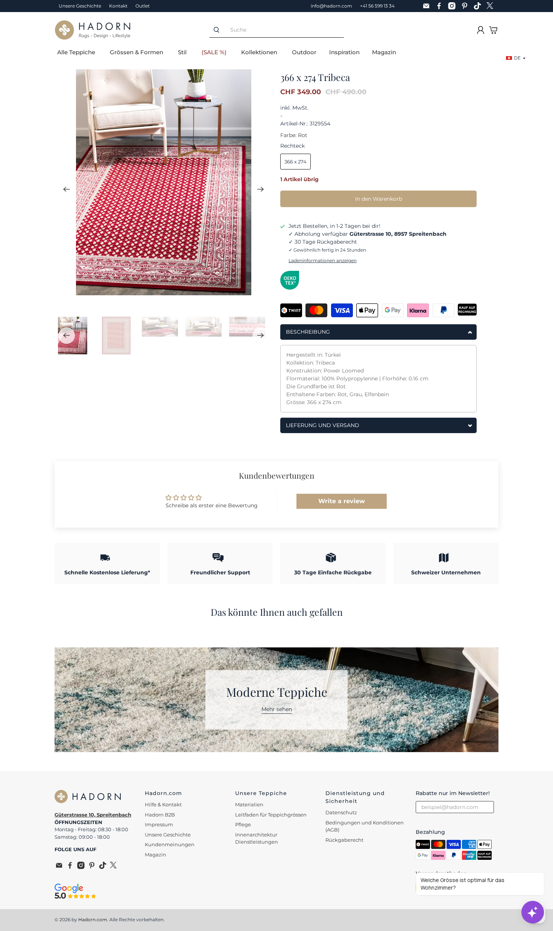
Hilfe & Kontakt (163, 804)
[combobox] (283, 30)
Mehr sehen (276, 709)
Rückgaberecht (344, 840)
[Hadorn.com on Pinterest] (466, 6)
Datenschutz (341, 812)
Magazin (384, 52)
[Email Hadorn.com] (428, 6)
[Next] (260, 189)
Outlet (142, 6)
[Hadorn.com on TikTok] (479, 6)
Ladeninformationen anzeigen (323, 260)
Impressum (159, 824)
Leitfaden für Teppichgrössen (271, 815)
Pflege (243, 824)
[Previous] (66, 189)
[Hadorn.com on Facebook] (440, 6)
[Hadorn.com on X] (492, 6)
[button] (516, 58)
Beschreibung (308, 331)
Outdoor (304, 52)
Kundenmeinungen (169, 844)
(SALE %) (214, 52)
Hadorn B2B (160, 815)
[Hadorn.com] (92, 30)
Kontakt (118, 6)
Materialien (249, 804)
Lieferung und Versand (322, 425)
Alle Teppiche (76, 52)
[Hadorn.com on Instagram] (453, 6)
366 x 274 (295, 162)
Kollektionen (259, 52)
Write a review (341, 501)
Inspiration (344, 52)
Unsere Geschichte (80, 6)
